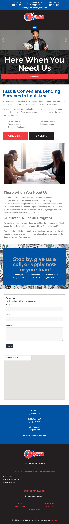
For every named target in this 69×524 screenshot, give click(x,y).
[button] (3, 40)
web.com (54, 520)
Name (9, 304)
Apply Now (34, 76)
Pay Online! (41, 136)
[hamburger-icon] (35, 27)
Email (8, 315)
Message (10, 325)
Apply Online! (15, 136)
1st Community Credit (34, 463)
